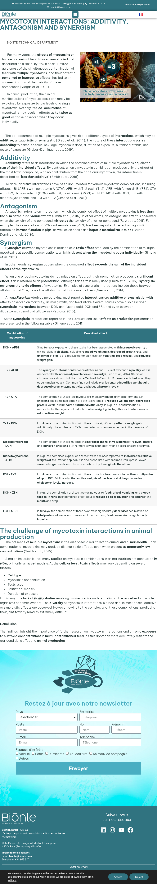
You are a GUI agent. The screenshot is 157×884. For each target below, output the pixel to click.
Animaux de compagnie (110, 754)
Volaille (24, 754)
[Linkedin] (103, 830)
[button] (75, 14)
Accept (118, 876)
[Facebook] (130, 830)
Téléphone (87, 737)
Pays (19, 711)
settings (12, 880)
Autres (24, 758)
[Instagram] (112, 830)
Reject (139, 876)
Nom (82, 724)
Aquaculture (78, 754)
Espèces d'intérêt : (29, 749)
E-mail (21, 737)
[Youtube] (121, 830)
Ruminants (56, 754)
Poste (20, 724)
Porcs (39, 754)
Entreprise (87, 711)
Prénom (117, 724)
